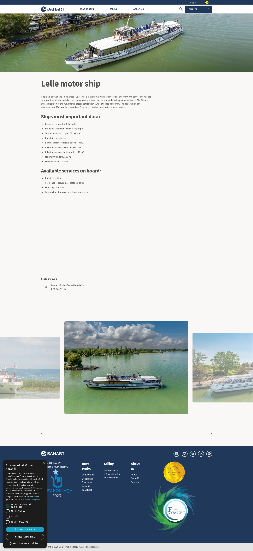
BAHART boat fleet (87, 488)
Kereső (179, 4)
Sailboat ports (111, 469)
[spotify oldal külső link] (209, 454)
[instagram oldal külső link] (185, 454)
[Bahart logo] (52, 453)
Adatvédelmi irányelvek (31, 499)
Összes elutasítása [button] (25, 537)
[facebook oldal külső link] (176, 454)
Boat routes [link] (87, 8)
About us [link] (138, 8)
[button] (25, 543)
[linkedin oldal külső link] (201, 454)
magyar (193, 2)
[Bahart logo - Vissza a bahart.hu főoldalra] (52, 9)
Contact (135, 482)
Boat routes (88, 474)
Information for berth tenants (112, 476)
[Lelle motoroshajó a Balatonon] (126, 367)
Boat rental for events (88, 480)
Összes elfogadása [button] (25, 529)
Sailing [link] (114, 8)
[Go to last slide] (43, 433)
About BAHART (135, 476)
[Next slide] (209, 433)
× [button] (43, 463)
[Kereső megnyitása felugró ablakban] (179, 9)
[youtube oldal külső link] (193, 454)
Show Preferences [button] (207, 2)
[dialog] (25, 504)
